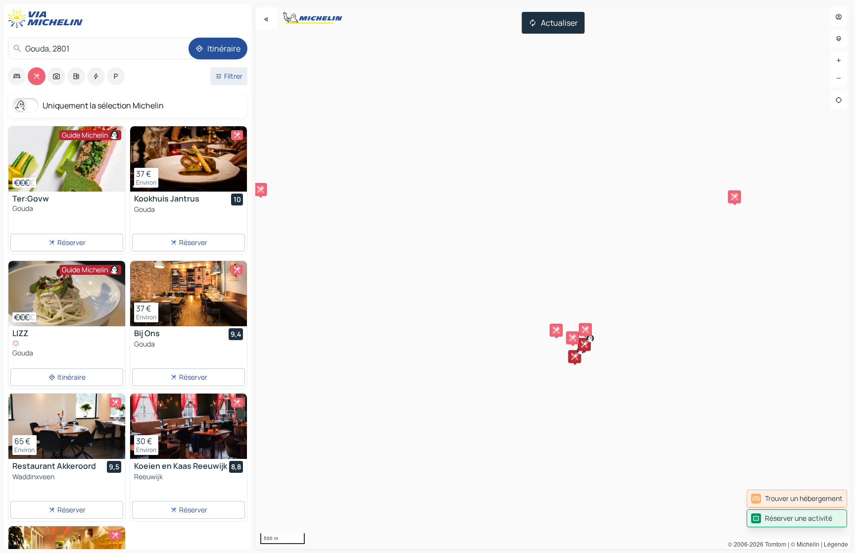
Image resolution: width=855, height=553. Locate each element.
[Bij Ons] (188, 293)
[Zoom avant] (838, 60)
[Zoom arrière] (838, 78)
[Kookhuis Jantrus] (188, 159)
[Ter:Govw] (66, 159)
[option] (17, 76)
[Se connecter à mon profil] (838, 17)
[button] (574, 356)
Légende (836, 544)
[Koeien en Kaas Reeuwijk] (188, 426)
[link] (797, 498)
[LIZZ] (66, 293)
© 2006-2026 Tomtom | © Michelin (773, 544)
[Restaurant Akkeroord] (66, 426)
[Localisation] (838, 100)
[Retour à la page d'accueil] (47, 19)
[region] (553, 276)
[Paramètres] (838, 39)
